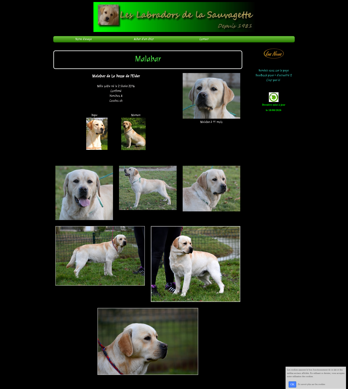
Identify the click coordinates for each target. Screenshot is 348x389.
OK (292, 384)
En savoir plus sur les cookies (311, 384)
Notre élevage (83, 39)
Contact (204, 39)
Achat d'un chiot (144, 39)
